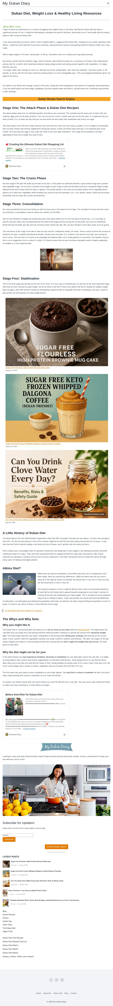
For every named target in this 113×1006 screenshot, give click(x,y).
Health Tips (7, 921)
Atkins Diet (57, 993)
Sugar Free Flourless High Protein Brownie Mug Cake (28, 368)
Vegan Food (7, 931)
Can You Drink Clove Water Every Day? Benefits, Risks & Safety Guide (35, 520)
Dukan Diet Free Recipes (13, 938)
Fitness (6, 918)
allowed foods (84, 630)
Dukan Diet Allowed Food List (15, 942)
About (38, 993)
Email (5, 835)
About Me (47, 993)
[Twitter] (56, 980)
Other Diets (7, 925)
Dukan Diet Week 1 (11, 945)
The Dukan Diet (9, 928)
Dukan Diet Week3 (10, 949)
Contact (73, 993)
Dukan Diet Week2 (10, 953)
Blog (4, 911)
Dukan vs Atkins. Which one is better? (18, 957)
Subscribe (9, 839)
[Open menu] (108, 3)
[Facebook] (51, 980)
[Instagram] (62, 980)
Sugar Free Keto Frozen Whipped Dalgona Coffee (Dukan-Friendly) (33, 444)
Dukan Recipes (9, 915)
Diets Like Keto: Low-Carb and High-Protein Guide (27, 890)
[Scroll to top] (107, 1002)
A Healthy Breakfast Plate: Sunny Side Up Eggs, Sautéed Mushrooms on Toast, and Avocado (44, 900)
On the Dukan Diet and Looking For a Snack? (23, 611)
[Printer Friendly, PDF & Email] (12, 26)
